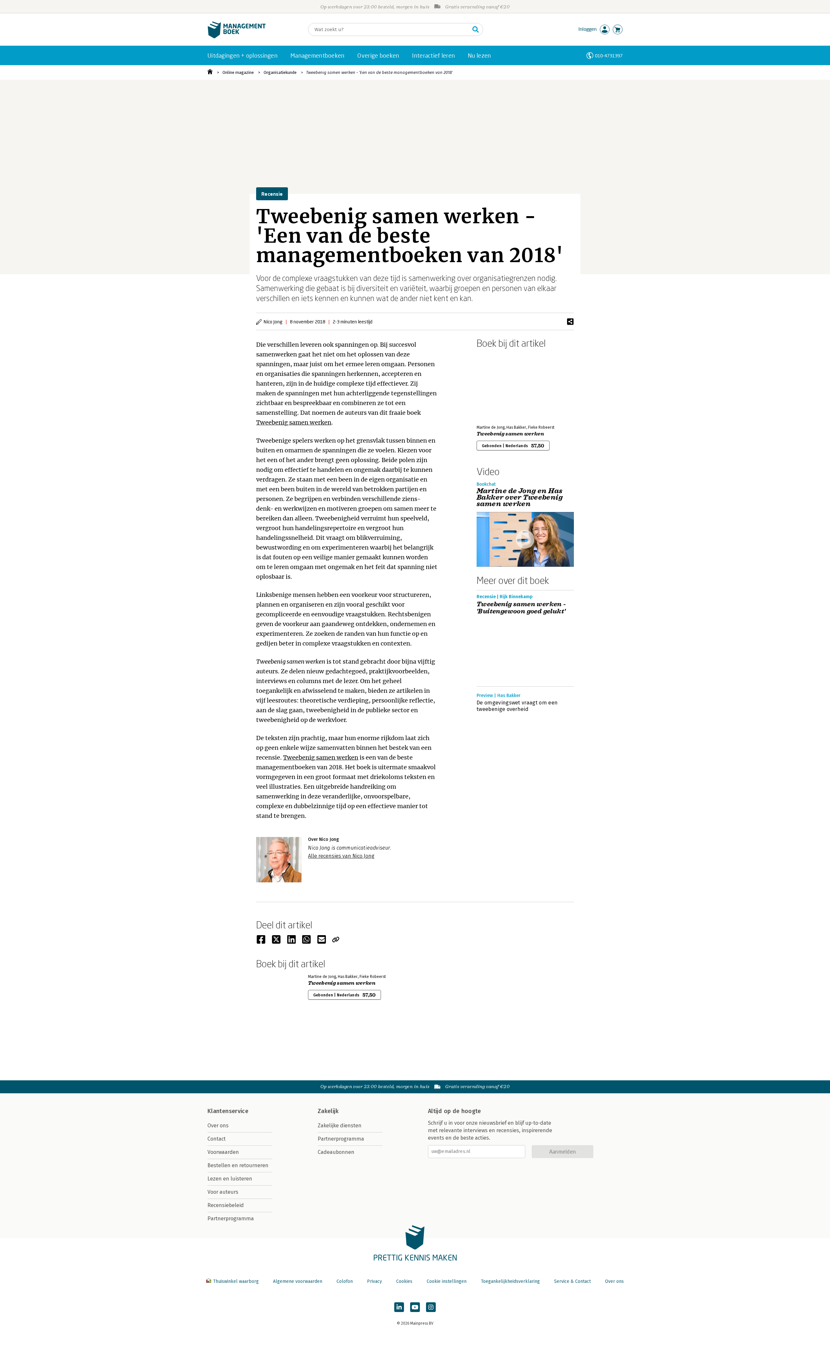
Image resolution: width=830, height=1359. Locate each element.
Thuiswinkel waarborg (236, 1281)
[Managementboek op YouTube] (415, 1307)
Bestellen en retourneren (238, 1165)
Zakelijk (328, 1111)
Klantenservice (228, 1111)
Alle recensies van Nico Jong (341, 856)
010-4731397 (608, 55)
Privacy (374, 1281)
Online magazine (238, 72)
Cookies (404, 1281)
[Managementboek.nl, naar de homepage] (237, 37)
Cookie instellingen (447, 1281)
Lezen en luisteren (230, 1179)
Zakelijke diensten (340, 1125)
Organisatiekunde (280, 72)
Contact (217, 1139)
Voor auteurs (223, 1192)
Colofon (345, 1281)
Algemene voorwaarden (297, 1281)
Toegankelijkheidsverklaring (510, 1281)
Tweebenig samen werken (293, 422)
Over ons (218, 1125)
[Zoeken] (476, 29)
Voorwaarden (223, 1152)
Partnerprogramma (231, 1218)
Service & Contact (572, 1281)
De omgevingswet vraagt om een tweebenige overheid (517, 706)
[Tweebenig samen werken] (499, 385)
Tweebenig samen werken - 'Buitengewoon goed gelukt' (521, 608)
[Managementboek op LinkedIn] (399, 1307)
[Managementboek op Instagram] (431, 1307)
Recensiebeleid (226, 1205)
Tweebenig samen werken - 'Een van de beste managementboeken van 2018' (379, 72)
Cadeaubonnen (336, 1152)
